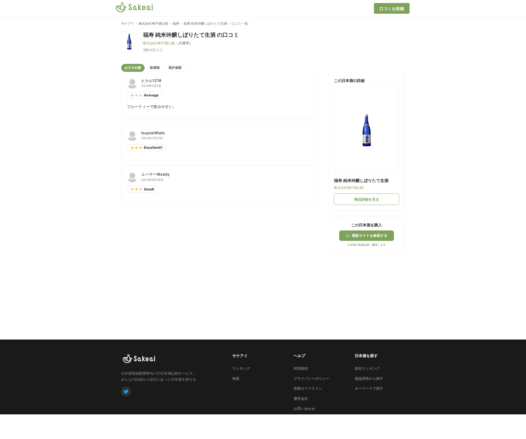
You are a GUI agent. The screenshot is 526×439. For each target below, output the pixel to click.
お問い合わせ (304, 408)
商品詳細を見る (366, 199)
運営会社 (301, 398)
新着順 (155, 67)
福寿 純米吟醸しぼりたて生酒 (205, 23)
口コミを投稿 (391, 8)
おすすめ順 (133, 67)
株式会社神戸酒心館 (153, 23)
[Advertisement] (369, 287)
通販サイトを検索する (369, 235)
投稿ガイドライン (308, 388)
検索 (235, 378)
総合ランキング (367, 368)
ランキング (241, 368)
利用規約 (301, 368)
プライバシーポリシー (311, 378)
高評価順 (175, 67)
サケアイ (127, 23)
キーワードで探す (369, 388)
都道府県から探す (369, 378)
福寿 (176, 23)
